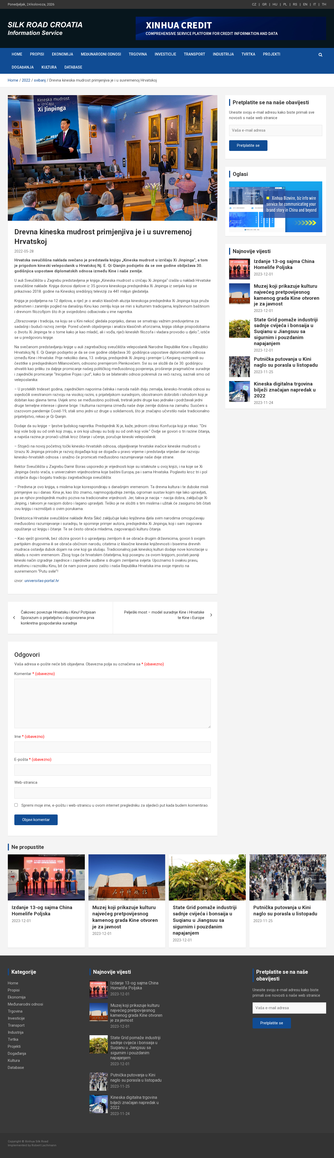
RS (295, 4)
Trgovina (138, 54)
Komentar (34, 673)
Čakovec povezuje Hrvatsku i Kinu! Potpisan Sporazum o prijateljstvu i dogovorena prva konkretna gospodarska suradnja (58, 618)
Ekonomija (62, 54)
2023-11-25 (263, 372)
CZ (254, 4)
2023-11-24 (263, 403)
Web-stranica (25, 782)
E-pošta (32, 759)
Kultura (49, 67)
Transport (194, 54)
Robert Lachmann (44, 1145)
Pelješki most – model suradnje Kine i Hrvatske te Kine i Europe (164, 615)
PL (285, 4)
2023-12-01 (263, 274)
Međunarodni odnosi (101, 54)
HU (275, 4)
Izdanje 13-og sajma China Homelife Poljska (284, 264)
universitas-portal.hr (42, 580)
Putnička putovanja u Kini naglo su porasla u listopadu (286, 362)
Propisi (37, 54)
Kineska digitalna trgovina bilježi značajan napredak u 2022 (285, 390)
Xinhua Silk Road (36, 1141)
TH (324, 4)
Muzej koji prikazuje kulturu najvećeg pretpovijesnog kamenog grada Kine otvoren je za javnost (286, 295)
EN (305, 4)
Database (73, 67)
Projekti (271, 54)
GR (264, 4)
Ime (29, 736)
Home (17, 54)
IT (314, 4)
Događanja (23, 67)
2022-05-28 (24, 251)
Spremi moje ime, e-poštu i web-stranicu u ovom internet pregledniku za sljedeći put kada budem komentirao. (114, 805)
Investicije (165, 54)
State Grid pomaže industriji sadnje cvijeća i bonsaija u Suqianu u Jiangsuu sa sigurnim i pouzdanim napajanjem (286, 331)
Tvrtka (248, 54)
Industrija (223, 54)
